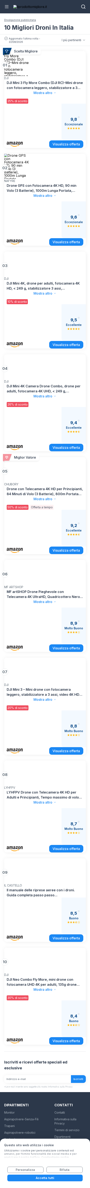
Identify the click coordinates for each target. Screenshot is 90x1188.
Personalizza (25, 1169)
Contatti (59, 1112)
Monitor (9, 1112)
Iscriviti (78, 1079)
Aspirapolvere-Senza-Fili (21, 1119)
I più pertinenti (71, 40)
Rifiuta (64, 1169)
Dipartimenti (62, 1136)
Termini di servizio (67, 1130)
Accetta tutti (45, 1178)
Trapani (9, 1126)
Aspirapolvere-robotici (19, 1132)
